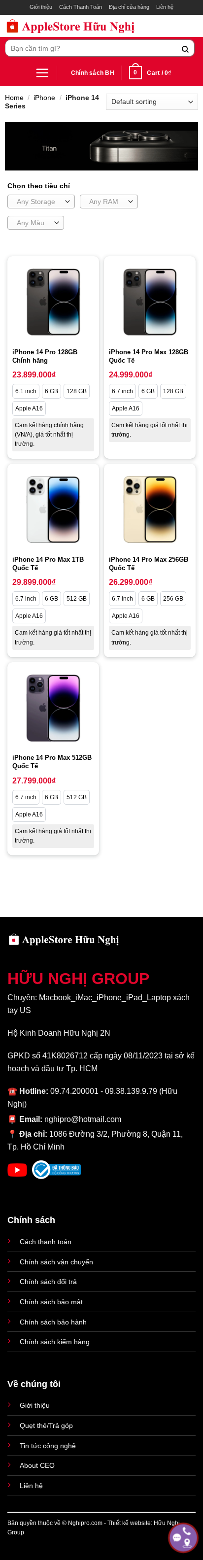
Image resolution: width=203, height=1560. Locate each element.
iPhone (44, 98)
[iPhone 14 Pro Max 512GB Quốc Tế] (53, 708)
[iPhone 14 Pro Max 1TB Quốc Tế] (53, 509)
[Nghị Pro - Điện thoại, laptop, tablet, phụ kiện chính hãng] (70, 25)
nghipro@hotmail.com (82, 1119)
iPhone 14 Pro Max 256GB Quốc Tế (148, 564)
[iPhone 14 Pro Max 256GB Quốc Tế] (149, 509)
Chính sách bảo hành (53, 1322)
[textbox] (39, 202)
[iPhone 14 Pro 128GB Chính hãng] (53, 302)
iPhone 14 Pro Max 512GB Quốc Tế (52, 762)
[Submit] (185, 48)
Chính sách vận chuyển (56, 1262)
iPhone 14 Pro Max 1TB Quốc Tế (48, 564)
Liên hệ (164, 7)
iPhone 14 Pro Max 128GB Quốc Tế (148, 356)
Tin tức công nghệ (48, 1446)
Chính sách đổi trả (48, 1282)
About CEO (37, 1465)
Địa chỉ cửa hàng (129, 7)
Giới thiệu (41, 7)
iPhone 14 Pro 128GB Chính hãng (44, 356)
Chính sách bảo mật (51, 1302)
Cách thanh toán (45, 1242)
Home (14, 98)
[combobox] (41, 201)
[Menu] (42, 72)
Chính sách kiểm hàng (55, 1342)
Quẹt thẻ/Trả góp (46, 1425)
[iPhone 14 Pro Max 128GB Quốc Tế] (149, 302)
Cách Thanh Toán (80, 7)
